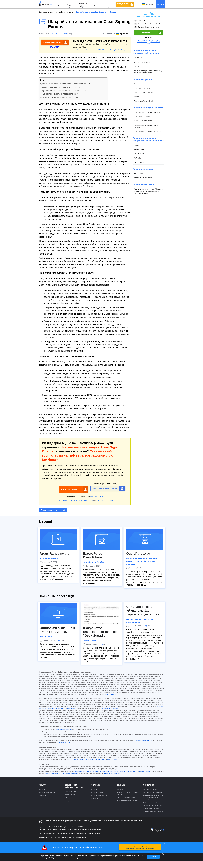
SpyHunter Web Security (47, 792)
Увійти (162, 4)
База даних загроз (46, 12)
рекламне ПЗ (46, 637)
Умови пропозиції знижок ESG (153, 811)
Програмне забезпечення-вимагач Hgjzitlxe (146, 126)
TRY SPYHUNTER (140, 847)
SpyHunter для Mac (97, 792)
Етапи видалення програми (55, 821)
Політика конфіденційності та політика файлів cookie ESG (153, 804)
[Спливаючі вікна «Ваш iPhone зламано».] (58, 613)
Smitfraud (137, 84)
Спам (93, 640)
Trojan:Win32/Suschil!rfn (142, 88)
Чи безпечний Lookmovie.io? (144, 178)
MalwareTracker (70, 794)
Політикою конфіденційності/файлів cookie (123, 771)
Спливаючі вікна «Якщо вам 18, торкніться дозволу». (143, 610)
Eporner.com (138, 58)
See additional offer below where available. (87, 50)
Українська (149, 4)
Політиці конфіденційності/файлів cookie (92, 759)
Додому (58, 5)
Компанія (109, 5)
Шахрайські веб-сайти (64, 12)
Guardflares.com (139, 553)
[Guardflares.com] (144, 539)
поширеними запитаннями (52, 773)
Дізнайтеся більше (83, 858)
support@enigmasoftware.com (143, 740)
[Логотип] (45, 4)
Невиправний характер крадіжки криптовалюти (61, 87)
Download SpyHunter (70, 489)
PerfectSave (138, 158)
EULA (104, 50)
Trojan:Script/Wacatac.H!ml (143, 101)
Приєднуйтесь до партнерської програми (127, 793)
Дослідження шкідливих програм (83, 4)
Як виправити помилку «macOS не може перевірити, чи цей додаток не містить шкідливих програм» (148, 191)
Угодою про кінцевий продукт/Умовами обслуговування (91, 771)
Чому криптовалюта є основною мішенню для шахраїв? (64, 90)
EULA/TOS (159, 706)
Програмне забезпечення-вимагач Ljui (147, 131)
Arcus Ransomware (54, 553)
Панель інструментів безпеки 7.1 (146, 92)
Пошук (137, 4)
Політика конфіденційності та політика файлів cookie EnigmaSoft (153, 798)
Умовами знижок (144, 771)
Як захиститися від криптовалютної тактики (59, 97)
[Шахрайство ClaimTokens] (101, 539)
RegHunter (94, 798)
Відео (66, 798)
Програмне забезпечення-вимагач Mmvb (148, 112)
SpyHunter (42, 789)
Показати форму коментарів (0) (53, 510)
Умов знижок (71, 708)
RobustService (139, 154)
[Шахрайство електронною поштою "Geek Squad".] (101, 613)
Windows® (94, 496)
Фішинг (86, 640)
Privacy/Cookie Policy (117, 50)
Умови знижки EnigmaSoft (151, 808)
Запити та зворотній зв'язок (126, 797)
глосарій (67, 801)
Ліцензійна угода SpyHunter (152, 789)
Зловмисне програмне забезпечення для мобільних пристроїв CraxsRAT (148, 72)
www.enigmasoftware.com (64, 729)
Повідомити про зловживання (127, 800)
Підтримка (96, 5)
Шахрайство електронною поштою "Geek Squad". (100, 631)
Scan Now (146, 32)
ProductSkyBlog (139, 162)
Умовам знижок (112, 759)
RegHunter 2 (43, 795)
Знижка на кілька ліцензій (122, 4)
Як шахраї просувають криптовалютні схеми (59, 94)
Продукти (70, 5)
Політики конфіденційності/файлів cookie (52, 708)
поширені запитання (111, 694)
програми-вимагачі (49, 558)
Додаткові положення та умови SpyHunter (105, 821)
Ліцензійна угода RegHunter (152, 792)
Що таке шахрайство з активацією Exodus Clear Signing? (65, 84)
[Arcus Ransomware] (58, 539)
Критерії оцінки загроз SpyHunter (77, 821)
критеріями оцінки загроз (70, 773)
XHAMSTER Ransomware (143, 62)
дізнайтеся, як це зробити (109, 708)
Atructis (136, 97)
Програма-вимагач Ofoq (142, 116)
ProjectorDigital (139, 149)
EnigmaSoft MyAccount (66, 742)
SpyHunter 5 (95, 789)
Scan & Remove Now (51, 42)
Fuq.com (137, 66)
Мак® (102, 496)
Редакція (120, 789)
